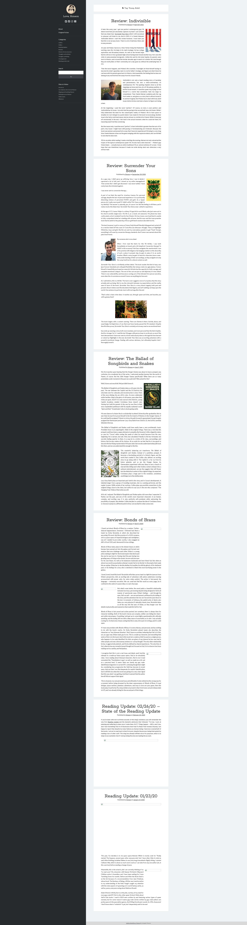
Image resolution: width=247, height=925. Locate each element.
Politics (60, 45)
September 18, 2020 (139, 174)
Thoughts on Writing (64, 56)
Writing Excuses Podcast (65, 94)
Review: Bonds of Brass (131, 520)
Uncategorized (62, 59)
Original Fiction (63, 32)
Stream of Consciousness (65, 52)
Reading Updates (63, 47)
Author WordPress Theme (133, 923)
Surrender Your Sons (122, 34)
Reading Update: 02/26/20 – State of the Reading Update (131, 709)
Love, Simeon (71, 16)
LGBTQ (60, 42)
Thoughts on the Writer (65, 54)
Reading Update (113, 722)
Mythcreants (62, 96)
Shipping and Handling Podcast (66, 92)
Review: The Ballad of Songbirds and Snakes (131, 361)
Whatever (61, 99)
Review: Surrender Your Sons (131, 168)
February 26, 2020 (139, 715)
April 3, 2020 (139, 523)
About (60, 29)
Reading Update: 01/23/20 (131, 796)
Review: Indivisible (131, 21)
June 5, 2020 (139, 367)
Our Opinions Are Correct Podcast (67, 89)
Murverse (61, 87)
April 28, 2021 (139, 25)
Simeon (129, 25)
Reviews (61, 49)
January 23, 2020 (139, 800)
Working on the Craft (64, 61)
